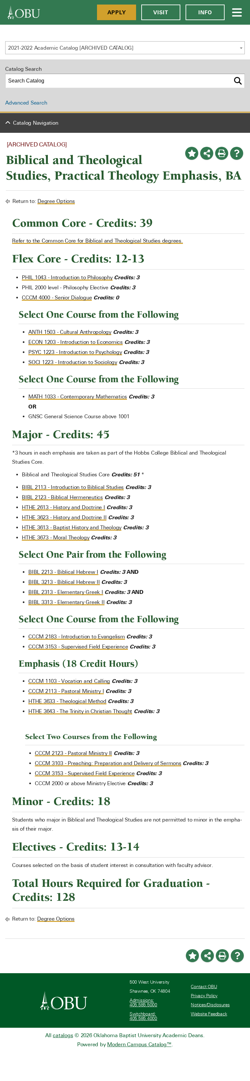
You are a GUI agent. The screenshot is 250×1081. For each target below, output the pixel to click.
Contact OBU (204, 986)
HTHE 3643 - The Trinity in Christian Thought (80, 711)
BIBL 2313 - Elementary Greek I (65, 592)
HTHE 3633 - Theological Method (67, 701)
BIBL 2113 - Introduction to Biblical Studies (73, 487)
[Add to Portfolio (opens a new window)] (191, 153)
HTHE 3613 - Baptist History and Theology (71, 527)
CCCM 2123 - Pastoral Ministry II (73, 753)
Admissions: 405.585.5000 (143, 1003)
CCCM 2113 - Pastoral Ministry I (66, 691)
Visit (160, 12)
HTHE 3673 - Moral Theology (56, 537)
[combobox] (125, 47)
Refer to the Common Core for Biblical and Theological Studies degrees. (97, 241)
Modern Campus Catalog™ (139, 1044)
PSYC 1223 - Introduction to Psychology (75, 352)
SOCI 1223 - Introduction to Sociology (72, 362)
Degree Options (56, 201)
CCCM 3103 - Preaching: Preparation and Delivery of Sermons (108, 763)
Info (205, 12)
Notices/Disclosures (210, 1005)
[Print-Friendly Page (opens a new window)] (221, 153)
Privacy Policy (204, 996)
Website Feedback (209, 1014)
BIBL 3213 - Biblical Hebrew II (64, 582)
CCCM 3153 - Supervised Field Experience (78, 647)
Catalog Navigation (35, 123)
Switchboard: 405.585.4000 (143, 1016)
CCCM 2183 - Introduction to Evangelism (76, 637)
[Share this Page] (206, 153)
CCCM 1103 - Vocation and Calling (69, 681)
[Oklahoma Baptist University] (63, 1000)
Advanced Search (26, 103)
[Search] (238, 81)
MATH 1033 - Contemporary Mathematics (77, 397)
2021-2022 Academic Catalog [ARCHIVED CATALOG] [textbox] (70, 48)
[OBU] (24, 12)
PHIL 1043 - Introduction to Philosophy (67, 277)
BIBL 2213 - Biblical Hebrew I (63, 572)
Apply (116, 12)
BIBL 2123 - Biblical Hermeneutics (62, 497)
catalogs (63, 1035)
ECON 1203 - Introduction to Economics (75, 342)
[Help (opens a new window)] (236, 153)
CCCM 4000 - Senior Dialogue (57, 298)
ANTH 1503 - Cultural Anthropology (69, 332)
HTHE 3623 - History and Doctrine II (64, 517)
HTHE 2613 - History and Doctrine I (63, 507)
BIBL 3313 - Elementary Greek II (66, 602)
